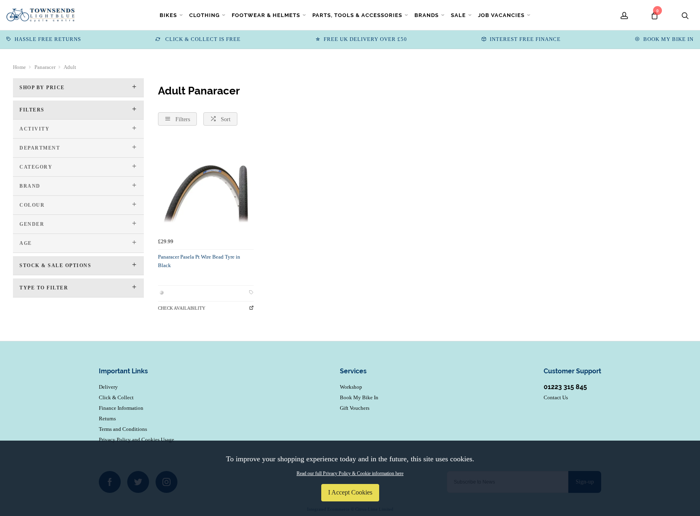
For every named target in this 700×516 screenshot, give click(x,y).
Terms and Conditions (123, 429)
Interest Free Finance (525, 39)
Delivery (108, 387)
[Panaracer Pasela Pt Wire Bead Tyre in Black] (206, 186)
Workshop (351, 387)
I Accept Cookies (350, 492)
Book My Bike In (668, 39)
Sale (458, 15)
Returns (107, 418)
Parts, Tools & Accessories (357, 15)
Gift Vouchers (354, 408)
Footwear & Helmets (266, 15)
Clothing (204, 15)
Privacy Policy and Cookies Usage (136, 440)
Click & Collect (116, 397)
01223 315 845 (565, 387)
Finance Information (121, 408)
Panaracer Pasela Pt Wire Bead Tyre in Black (199, 261)
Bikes (168, 15)
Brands (426, 15)
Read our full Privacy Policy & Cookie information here (350, 473)
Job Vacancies (501, 15)
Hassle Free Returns (48, 39)
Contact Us (556, 397)
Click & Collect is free (202, 39)
